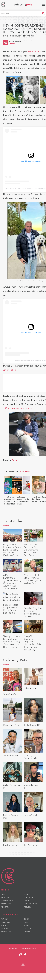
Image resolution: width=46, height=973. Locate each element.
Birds (26, 925)
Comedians (6, 932)
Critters (28, 929)
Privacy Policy (30, 904)
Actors (4, 919)
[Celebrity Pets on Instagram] (21, 954)
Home (5, 36)
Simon (12, 43)
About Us (5, 907)
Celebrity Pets (16, 36)
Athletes (5, 925)
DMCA (26, 901)
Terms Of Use (6, 904)
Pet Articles (28, 36)
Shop (26, 894)
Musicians (5, 922)
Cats (26, 922)
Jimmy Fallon (9, 369)
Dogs (14, 460)
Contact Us (29, 897)
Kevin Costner (35, 51)
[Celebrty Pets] (23, 4)
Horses (27, 932)
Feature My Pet (8, 901)
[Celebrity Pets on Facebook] (25, 954)
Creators (5, 929)
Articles (5, 897)
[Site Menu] (43, 4)
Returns (27, 907)
